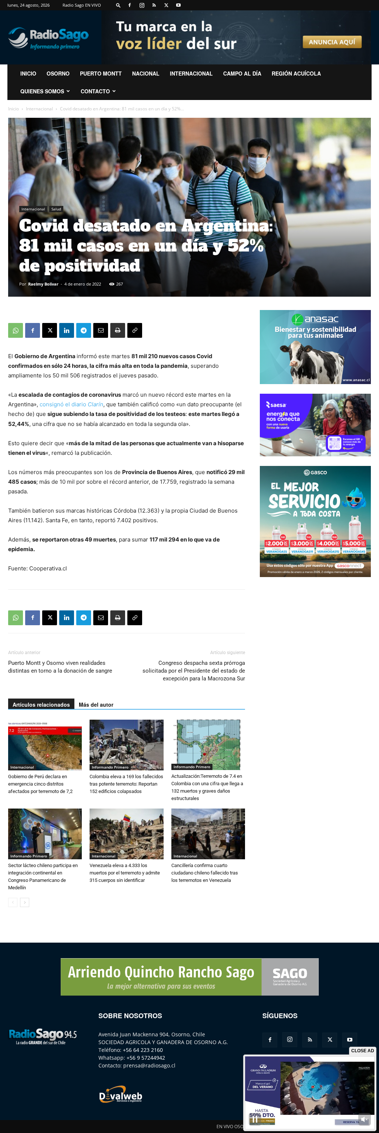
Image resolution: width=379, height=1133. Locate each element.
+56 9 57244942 (146, 1057)
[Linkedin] (66, 330)
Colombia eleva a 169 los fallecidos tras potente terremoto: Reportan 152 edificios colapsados (126, 784)
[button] (118, 5)
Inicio (13, 109)
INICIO (28, 73)
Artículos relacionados (41, 704)
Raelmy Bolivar (43, 284)
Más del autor (96, 704)
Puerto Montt (101, 73)
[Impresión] (117, 330)
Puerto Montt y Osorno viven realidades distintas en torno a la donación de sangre (60, 667)
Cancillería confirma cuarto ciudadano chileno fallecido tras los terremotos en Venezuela (204, 873)
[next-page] (24, 902)
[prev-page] (12, 902)
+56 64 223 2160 (143, 1049)
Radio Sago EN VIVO (82, 5)
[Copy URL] (134, 330)
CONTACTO (95, 91)
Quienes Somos (42, 91)
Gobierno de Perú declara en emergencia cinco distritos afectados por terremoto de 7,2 (40, 784)
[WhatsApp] (15, 330)
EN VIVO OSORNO (235, 1126)
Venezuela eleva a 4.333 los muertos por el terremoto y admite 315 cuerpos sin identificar (125, 873)
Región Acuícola (296, 73)
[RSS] (154, 5)
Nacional (146, 73)
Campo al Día (242, 73)
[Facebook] (129, 5)
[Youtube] (178, 5)
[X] (166, 5)
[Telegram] (83, 330)
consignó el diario (71, 404)
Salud (56, 208)
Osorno (58, 73)
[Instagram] (141, 5)
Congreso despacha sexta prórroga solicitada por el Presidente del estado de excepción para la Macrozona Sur (193, 671)
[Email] (100, 330)
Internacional (191, 73)
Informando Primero (110, 767)
